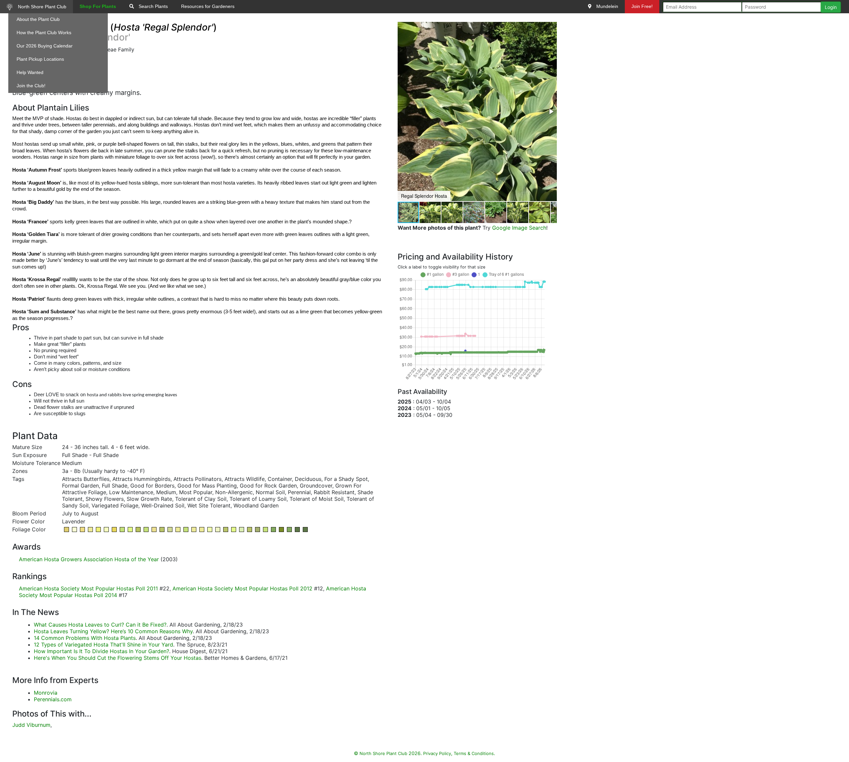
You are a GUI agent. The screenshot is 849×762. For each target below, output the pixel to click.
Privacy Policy (437, 753)
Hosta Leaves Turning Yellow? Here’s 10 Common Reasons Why (113, 631)
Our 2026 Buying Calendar (45, 45)
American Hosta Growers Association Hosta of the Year (89, 559)
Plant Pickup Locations (40, 59)
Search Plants (152, 6)
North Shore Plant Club (41, 6)
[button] (551, 111)
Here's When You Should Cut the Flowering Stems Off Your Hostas (117, 657)
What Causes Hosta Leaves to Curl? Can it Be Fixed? (100, 624)
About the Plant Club (38, 19)
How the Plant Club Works (44, 32)
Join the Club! (31, 85)
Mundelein (606, 6)
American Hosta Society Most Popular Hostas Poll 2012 (242, 588)
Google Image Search (519, 227)
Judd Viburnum (31, 725)
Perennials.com (53, 699)
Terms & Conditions (474, 753)
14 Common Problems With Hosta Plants (85, 638)
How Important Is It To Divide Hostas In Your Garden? (101, 651)
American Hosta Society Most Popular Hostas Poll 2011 (88, 588)
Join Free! (642, 6)
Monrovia (45, 692)
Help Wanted (30, 72)
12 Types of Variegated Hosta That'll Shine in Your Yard (103, 644)
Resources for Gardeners (207, 6)
